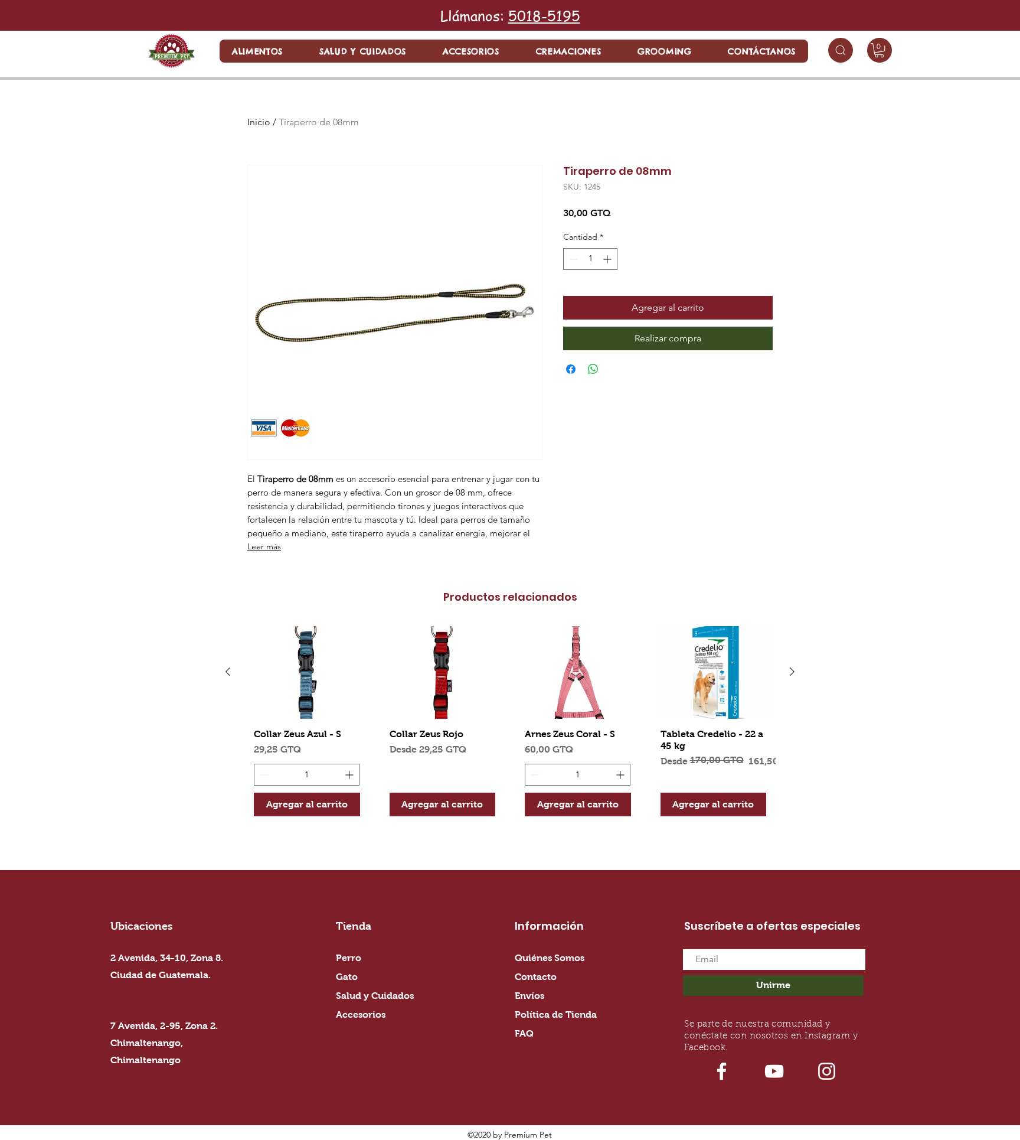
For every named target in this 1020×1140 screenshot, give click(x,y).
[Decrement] (572, 259)
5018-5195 (544, 15)
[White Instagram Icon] (826, 1071)
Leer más (264, 546)
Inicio (258, 122)
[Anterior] (228, 672)
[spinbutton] (590, 259)
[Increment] (608, 259)
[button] (257, 51)
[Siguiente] (792, 672)
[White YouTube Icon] (774, 1071)
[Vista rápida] (307, 672)
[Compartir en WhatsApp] (593, 369)
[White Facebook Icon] (721, 1071)
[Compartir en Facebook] (571, 369)
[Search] (840, 50)
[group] (510, 726)
